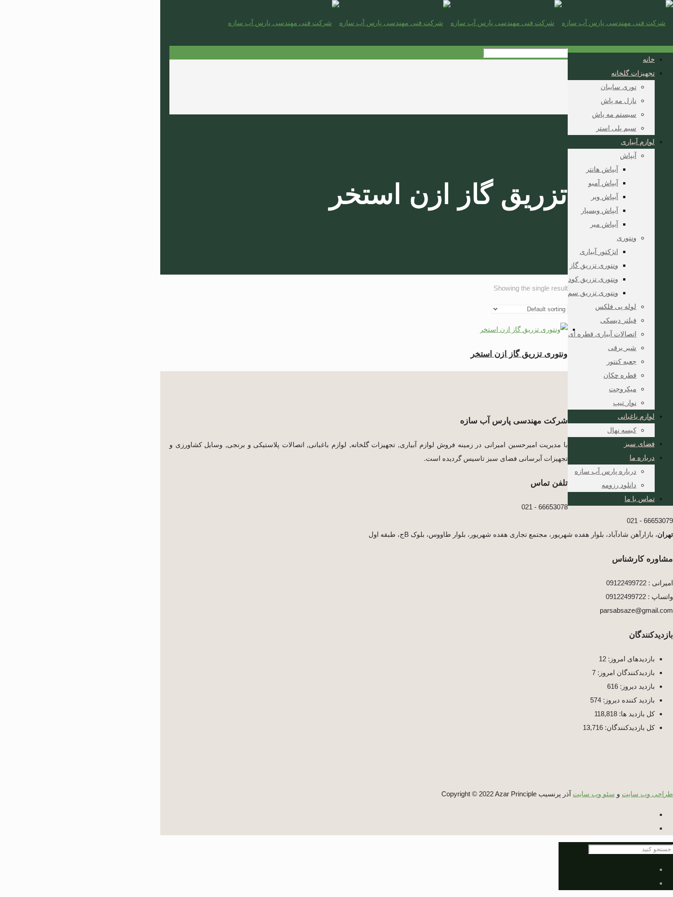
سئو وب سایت (594, 794)
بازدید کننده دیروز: (628, 700)
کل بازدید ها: (636, 714)
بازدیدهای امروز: (630, 659)
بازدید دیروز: (636, 686)
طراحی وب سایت (647, 794)
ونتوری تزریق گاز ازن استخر (519, 353)
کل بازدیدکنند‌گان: (629, 727)
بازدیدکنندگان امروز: (625, 672)
